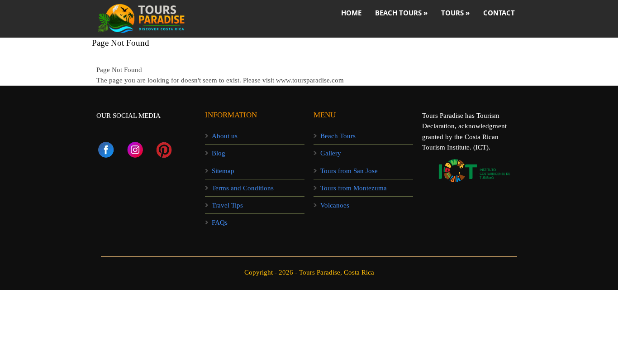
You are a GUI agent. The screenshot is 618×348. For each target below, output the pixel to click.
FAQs (220, 222)
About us (225, 136)
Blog (218, 153)
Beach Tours (338, 136)
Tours (455, 12)
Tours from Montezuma (353, 188)
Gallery (330, 153)
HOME (351, 12)
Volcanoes (334, 205)
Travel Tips (227, 205)
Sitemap (223, 170)
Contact (499, 12)
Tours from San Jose (349, 170)
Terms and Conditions (243, 188)
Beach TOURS (401, 12)
